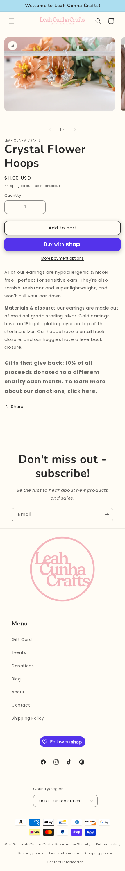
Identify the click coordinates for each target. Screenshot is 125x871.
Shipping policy (98, 853)
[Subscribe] (106, 514)
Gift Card (22, 639)
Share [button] (17, 406)
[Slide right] (75, 129)
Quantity (12, 195)
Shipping (12, 186)
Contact (21, 705)
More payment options (62, 258)
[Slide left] (49, 129)
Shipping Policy (28, 718)
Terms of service (64, 853)
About (18, 692)
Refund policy (108, 844)
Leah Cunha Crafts (37, 844)
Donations (23, 666)
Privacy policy (30, 853)
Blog (16, 679)
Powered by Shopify (72, 844)
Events (19, 652)
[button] (11, 21)
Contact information (65, 862)
